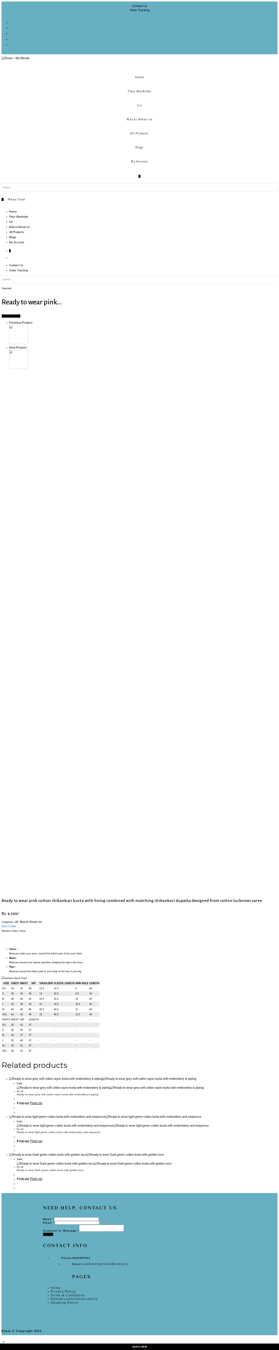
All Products (16, 232)
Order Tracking (140, 10)
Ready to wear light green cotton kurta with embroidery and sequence (58, 1132)
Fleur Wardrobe (18, 216)
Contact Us (139, 6)
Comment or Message (61, 1230)
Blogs (12, 237)
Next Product (18, 347)
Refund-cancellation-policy (74, 1298)
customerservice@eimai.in (106, 1264)
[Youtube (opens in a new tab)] (11, 43)
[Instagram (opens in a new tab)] (11, 32)
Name (48, 1219)
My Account (16, 242)
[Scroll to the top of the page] (3, 1337)
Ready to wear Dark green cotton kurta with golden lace (50, 1170)
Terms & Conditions (68, 1295)
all (16, 921)
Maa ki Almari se (19, 226)
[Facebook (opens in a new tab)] (11, 21)
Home (13, 211)
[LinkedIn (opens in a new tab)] (11, 38)
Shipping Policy (65, 1302)
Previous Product (20, 322)
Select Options (11, 316)
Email (49, 1222)
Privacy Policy (63, 1291)
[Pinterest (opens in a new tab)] (11, 27)
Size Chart (9, 926)
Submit (48, 1234)
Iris (11, 221)
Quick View (139, 1346)
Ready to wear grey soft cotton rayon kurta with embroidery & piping (57, 1094)
